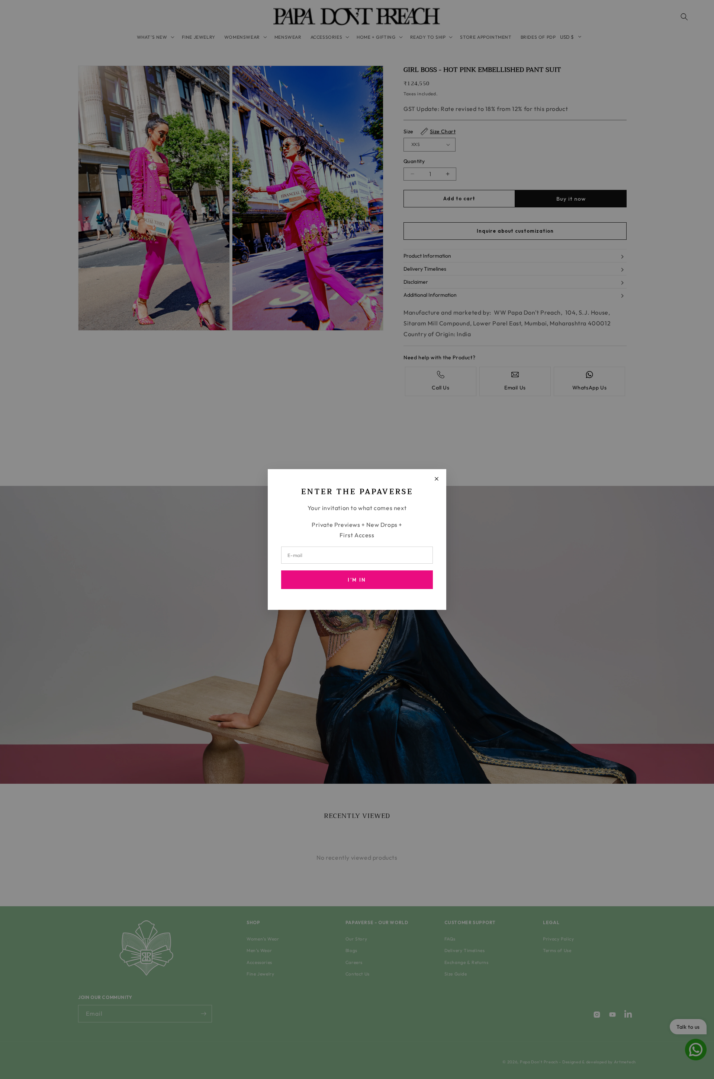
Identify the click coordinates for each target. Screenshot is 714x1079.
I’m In (357, 580)
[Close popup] (437, 479)
